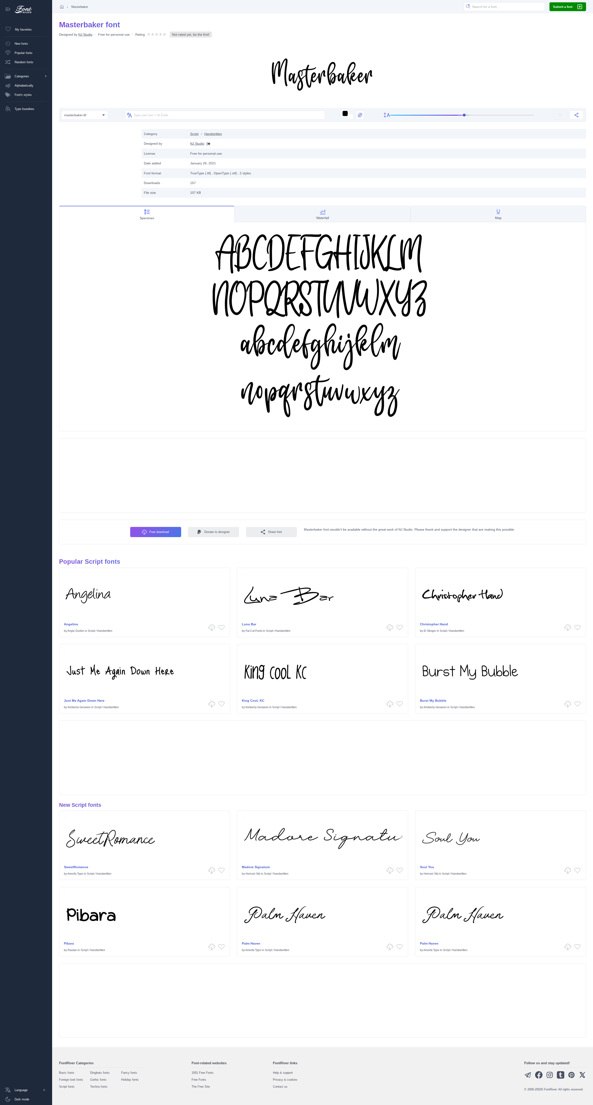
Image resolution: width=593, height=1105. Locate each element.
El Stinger (430, 630)
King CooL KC (253, 700)
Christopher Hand (434, 624)
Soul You (427, 867)
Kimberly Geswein (79, 707)
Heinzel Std (253, 873)
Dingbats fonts (100, 1072)
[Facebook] (539, 1077)
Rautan (72, 950)
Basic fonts (66, 1072)
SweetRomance (76, 867)
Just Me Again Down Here (84, 700)
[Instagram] (549, 1077)
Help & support (283, 1072)
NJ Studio (85, 34)
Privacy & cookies (285, 1079)
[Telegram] (528, 1077)
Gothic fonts (98, 1079)
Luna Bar (249, 624)
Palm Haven (251, 943)
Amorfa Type (75, 873)
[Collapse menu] (8, 9)
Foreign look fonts (71, 1079)
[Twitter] (582, 1077)
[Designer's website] (207, 143)
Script (194, 134)
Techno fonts (98, 1086)
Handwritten (213, 134)
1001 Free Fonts (203, 1072)
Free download (159, 532)
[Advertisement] (98, 161)
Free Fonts (199, 1079)
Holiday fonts (130, 1079)
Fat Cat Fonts (254, 630)
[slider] (462, 115)
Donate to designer (217, 532)
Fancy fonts (129, 1072)
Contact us (280, 1086)
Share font (275, 532)
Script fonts (67, 1086)
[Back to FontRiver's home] (21, 9)
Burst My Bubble (433, 700)
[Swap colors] (360, 115)
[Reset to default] (560, 115)
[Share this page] (577, 115)
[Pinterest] (571, 1077)
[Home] (62, 6)
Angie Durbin (75, 630)
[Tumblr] (560, 1077)
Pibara (69, 943)
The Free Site (201, 1086)
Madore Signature (256, 867)
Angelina (71, 624)
